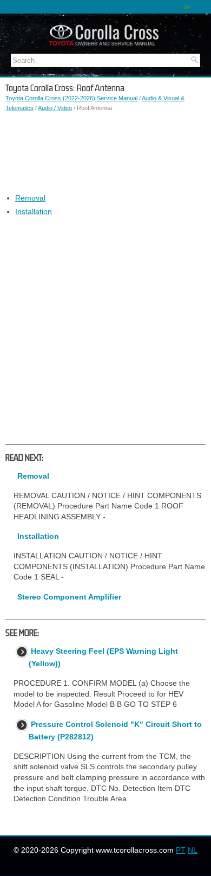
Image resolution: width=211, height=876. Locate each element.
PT (181, 850)
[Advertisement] (105, 152)
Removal (30, 198)
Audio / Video (55, 108)
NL (192, 850)
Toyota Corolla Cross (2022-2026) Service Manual (71, 98)
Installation (33, 211)
